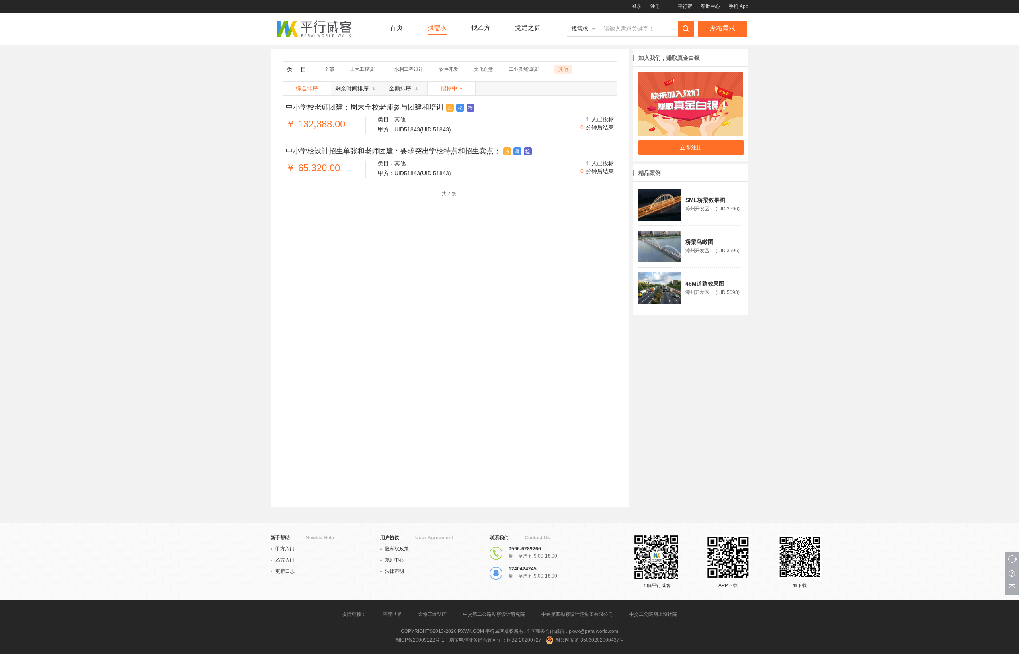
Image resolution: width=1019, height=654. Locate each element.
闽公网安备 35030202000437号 (589, 640)
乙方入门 (285, 560)
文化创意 (483, 69)
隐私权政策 (397, 548)
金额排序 (400, 88)
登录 (637, 6)
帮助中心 (710, 6)
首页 (396, 28)
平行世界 (392, 614)
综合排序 (307, 88)
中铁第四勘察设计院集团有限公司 (577, 614)
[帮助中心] (1012, 573)
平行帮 (685, 6)
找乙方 (480, 28)
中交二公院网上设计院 (653, 614)
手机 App (738, 6)
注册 (655, 6)
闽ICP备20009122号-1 (419, 640)
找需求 (437, 28)
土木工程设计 (364, 69)
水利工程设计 (408, 69)
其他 (563, 69)
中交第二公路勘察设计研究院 (494, 614)
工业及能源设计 (526, 69)
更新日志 (285, 571)
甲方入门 (285, 548)
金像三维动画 (432, 614)
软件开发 (448, 69)
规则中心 (394, 560)
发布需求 (722, 28)
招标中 (449, 88)
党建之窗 (528, 28)
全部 (329, 69)
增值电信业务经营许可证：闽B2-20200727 (495, 640)
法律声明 (394, 571)
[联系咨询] (1012, 559)
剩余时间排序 (352, 88)
